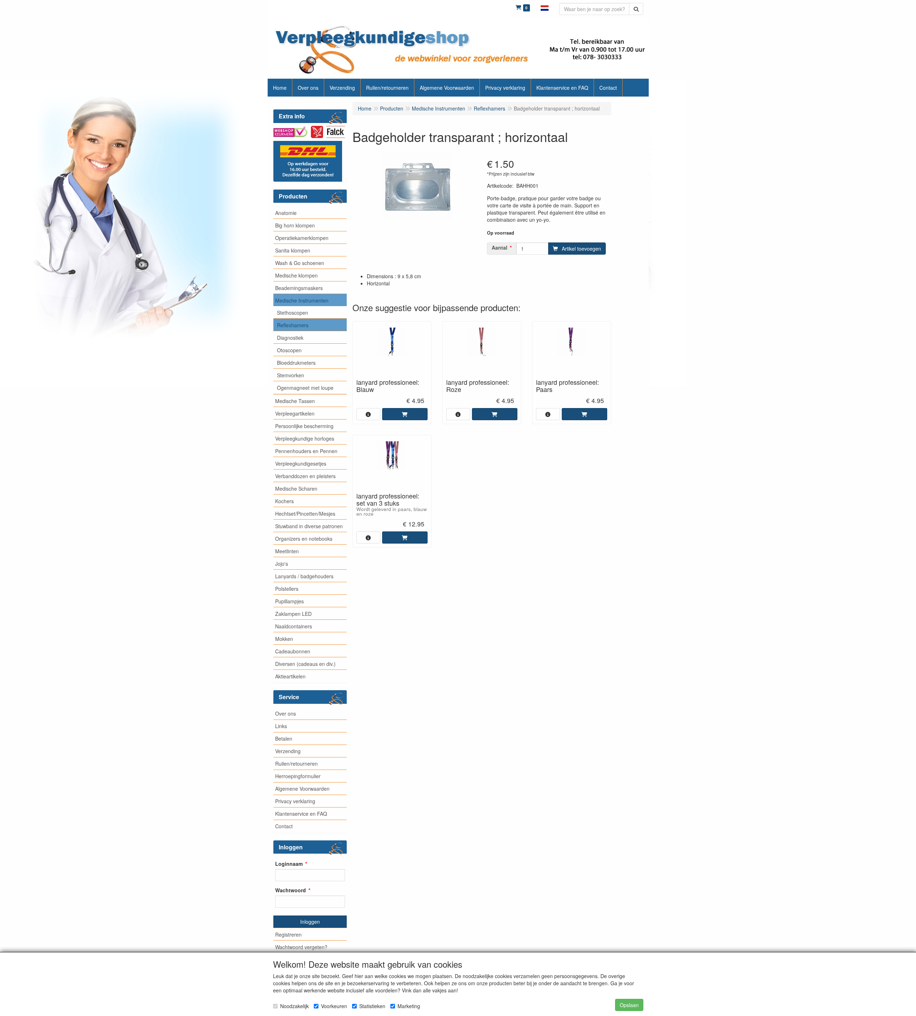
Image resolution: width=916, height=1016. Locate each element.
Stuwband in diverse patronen (309, 526)
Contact (284, 826)
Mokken (284, 638)
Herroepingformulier (298, 776)
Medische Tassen (295, 400)
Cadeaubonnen (292, 651)
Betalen (283, 738)
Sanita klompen (292, 250)
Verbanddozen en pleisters (305, 476)
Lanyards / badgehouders (304, 576)
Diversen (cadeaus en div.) (305, 663)
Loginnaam (289, 863)
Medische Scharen (296, 488)
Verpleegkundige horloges (304, 438)
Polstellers (286, 588)
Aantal (499, 247)
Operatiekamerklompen (301, 237)
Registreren (288, 934)
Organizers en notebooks (303, 538)
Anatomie (286, 212)
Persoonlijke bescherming (304, 426)
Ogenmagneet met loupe (305, 387)
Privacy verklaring (295, 801)
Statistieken (372, 1006)
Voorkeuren (334, 1006)
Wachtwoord (290, 890)
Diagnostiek (290, 337)
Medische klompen (296, 275)
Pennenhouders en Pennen (306, 451)
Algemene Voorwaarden (302, 788)
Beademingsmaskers (299, 287)
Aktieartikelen (290, 676)
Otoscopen (289, 350)
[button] (544, 7)
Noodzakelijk (294, 1006)
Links (281, 726)
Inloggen (310, 921)
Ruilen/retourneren (296, 763)
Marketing (409, 1006)
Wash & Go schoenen (299, 262)
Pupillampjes (289, 601)
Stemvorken (290, 375)
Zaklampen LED (293, 613)
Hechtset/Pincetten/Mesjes (305, 513)
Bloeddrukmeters (296, 362)
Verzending (288, 751)
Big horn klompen (295, 225)
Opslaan (629, 1004)
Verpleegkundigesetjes (300, 463)
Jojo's (281, 563)
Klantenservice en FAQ (301, 813)
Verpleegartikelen (295, 413)
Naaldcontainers (293, 626)
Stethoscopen (292, 312)
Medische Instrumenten (301, 300)
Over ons (285, 713)
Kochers (284, 501)
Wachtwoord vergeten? (301, 947)
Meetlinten (287, 551)
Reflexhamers (292, 325)
